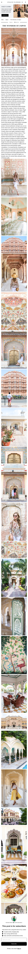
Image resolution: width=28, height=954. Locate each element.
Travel (11, 22)
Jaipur (6, 19)
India (2, 19)
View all (5, 15)
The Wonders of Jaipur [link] (15, 19)
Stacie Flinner (14, 2)
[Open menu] (1, 2)
